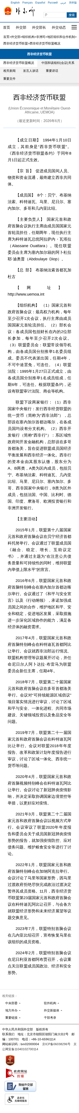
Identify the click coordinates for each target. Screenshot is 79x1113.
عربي (63, 2)
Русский (53, 2)
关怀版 (73, 2)
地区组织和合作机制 (61, 37)
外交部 (21, 27)
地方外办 (11, 1010)
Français (27, 2)
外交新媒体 (51, 1010)
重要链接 (11, 1017)
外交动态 (59, 27)
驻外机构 (50, 1003)
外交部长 (39, 27)
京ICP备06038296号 (56, 1044)
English (15, 2)
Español (40, 2)
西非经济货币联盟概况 (18, 63)
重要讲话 (52, 70)
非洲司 (40, 37)
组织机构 (28, 37)
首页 (6, 27)
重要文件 (9, 78)
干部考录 (50, 1017)
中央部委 (11, 1003)
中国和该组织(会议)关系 (57, 63)
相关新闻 (9, 70)
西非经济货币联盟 (15, 43)
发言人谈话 (30, 70)
